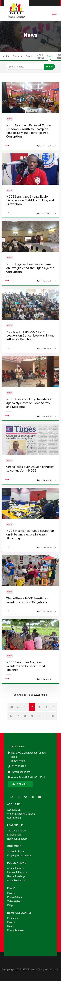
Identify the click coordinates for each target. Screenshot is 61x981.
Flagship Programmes (19, 855)
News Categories (19, 912)
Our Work (14, 846)
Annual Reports (15, 868)
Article (6, 56)
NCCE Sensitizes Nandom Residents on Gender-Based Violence (25, 666)
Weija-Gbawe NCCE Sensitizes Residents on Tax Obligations (27, 600)
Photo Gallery (14, 897)
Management (14, 834)
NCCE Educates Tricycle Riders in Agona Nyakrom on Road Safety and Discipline (29, 403)
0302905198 (19, 766)
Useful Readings (16, 876)
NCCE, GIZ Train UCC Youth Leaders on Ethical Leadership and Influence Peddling (30, 335)
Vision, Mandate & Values (21, 814)
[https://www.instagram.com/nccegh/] (31, 796)
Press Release (15, 930)
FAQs (10, 905)
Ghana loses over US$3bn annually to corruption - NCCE (30, 468)
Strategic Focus (15, 851)
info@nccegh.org (21, 771)
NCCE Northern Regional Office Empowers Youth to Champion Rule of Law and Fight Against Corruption (28, 130)
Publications (16, 863)
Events (29, 56)
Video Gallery (14, 901)
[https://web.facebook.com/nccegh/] (17, 796)
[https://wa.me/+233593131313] (11, 796)
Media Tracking (40, 56)
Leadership (15, 825)
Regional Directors (17, 839)
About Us (14, 804)
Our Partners (14, 818)
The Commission (16, 830)
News (50, 56)
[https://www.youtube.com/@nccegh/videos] (38, 796)
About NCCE (13, 810)
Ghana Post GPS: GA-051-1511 (28, 777)
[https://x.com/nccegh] (24, 796)
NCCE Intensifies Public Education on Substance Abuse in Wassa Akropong (30, 534)
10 (39, 716)
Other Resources (16, 880)
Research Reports (17, 872)
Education (18, 56)
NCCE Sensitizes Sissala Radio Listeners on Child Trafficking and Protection (30, 200)
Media (11, 888)
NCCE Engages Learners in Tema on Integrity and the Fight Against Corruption (30, 268)
